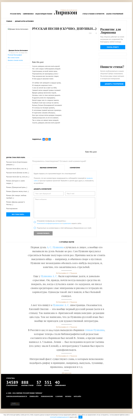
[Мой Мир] (49, 139)
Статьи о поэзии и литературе (93, 14)
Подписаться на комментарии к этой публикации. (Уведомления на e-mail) (64, 228)
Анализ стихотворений (114, 14)
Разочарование (11, 208)
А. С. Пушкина (55, 247)
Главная (9, 21)
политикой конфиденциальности (49, 223)
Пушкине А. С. (61, 305)
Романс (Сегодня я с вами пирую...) (15, 182)
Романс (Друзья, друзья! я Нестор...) (15, 203)
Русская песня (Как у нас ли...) (17, 168)
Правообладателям (47, 396)
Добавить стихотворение (114, 84)
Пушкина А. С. (49, 276)
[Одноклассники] (46, 139)
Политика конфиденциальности (16, 396)
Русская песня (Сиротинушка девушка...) (16, 163)
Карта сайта (77, 396)
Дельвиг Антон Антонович (24, 21)
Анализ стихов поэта (15, 60)
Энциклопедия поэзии (43, 14)
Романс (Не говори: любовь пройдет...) (16, 196)
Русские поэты (15, 14)
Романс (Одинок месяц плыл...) (17, 191)
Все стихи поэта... (18, 214)
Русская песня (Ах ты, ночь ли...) (17, 177)
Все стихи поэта (13, 57)
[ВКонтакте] (43, 139)
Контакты (68, 396)
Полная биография (15, 55)
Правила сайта (34, 396)
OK (80, 417)
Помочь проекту (113, 47)
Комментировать (43, 233)
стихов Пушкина (94, 330)
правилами (67, 223)
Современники (28, 14)
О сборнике (59, 396)
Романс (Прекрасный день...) (16, 187)
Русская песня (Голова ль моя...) (17, 173)
